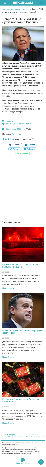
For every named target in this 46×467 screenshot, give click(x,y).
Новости (25, 9)
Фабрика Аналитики (11, 9)
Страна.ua (16, 134)
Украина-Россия (24, 124)
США (14, 124)
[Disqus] (23, 189)
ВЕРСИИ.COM (23, 2)
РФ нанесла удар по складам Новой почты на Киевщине (20, 265)
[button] (4, 2)
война (8, 124)
